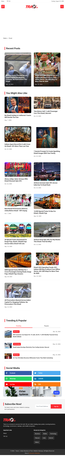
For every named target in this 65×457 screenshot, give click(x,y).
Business (16, 331)
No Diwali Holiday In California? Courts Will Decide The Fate (18, 116)
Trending (18, 326)
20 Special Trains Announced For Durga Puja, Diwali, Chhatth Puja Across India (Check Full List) (16, 241)
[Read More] (18, 105)
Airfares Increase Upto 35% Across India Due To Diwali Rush (45, 184)
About (2, 1)
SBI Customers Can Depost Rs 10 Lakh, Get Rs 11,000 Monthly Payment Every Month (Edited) (35, 335)
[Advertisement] (32, 23)
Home (5, 38)
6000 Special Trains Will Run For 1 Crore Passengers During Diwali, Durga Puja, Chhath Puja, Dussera (18, 272)
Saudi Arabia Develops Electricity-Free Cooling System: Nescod (31, 347)
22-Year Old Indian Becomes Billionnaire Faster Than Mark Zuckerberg (33, 358)
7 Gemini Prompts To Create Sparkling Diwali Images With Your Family (47, 152)
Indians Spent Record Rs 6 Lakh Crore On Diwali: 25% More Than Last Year (17, 145)
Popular (46, 326)
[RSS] (46, 384)
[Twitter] (46, 373)
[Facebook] (18, 373)
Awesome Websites (34, 453)
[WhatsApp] (18, 379)
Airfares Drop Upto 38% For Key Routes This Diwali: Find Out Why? (47, 240)
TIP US (8, 1)
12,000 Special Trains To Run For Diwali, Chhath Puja (45, 212)
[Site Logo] (32, 6)
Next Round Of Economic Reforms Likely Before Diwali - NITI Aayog (16, 209)
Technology (17, 344)
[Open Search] (62, 6)
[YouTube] (18, 384)
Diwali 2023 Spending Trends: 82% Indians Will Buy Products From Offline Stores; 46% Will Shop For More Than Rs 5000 (46, 78)
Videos (37, 442)
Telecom (37, 438)
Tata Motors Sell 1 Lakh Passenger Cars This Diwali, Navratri (46, 112)
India (44, 438)
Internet (51, 438)
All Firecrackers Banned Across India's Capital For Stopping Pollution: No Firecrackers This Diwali (16, 78)
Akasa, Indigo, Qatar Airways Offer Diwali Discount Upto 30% (16, 180)
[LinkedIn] (46, 379)
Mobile (45, 433)
